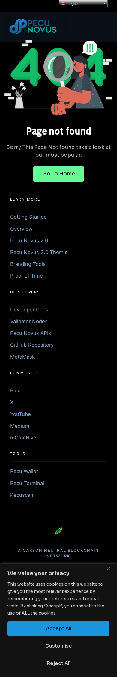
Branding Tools (28, 264)
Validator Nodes (29, 321)
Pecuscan (21, 495)
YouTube (20, 414)
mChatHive (23, 438)
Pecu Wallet (24, 471)
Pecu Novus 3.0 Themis (39, 252)
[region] (58, 620)
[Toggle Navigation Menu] (60, 27)
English (72, 3)
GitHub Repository (32, 345)
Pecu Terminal (27, 483)
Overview (21, 229)
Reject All (58, 663)
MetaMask (22, 357)
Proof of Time (26, 276)
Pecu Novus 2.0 (29, 241)
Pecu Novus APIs (30, 333)
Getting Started (28, 217)
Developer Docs (29, 310)
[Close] (110, 568)
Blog (15, 390)
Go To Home (58, 174)
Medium (19, 426)
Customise (58, 646)
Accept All (58, 628)
